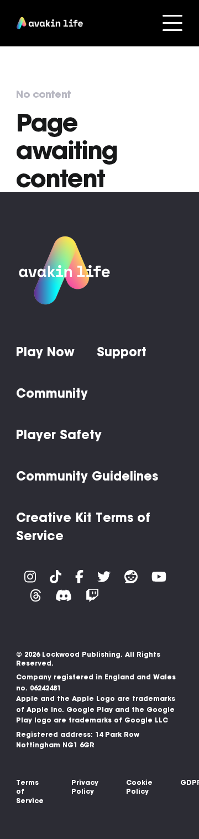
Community (52, 393)
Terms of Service (30, 791)
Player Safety (59, 434)
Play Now (45, 352)
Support (121, 352)
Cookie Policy (139, 787)
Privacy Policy (84, 787)
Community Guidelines (87, 476)
